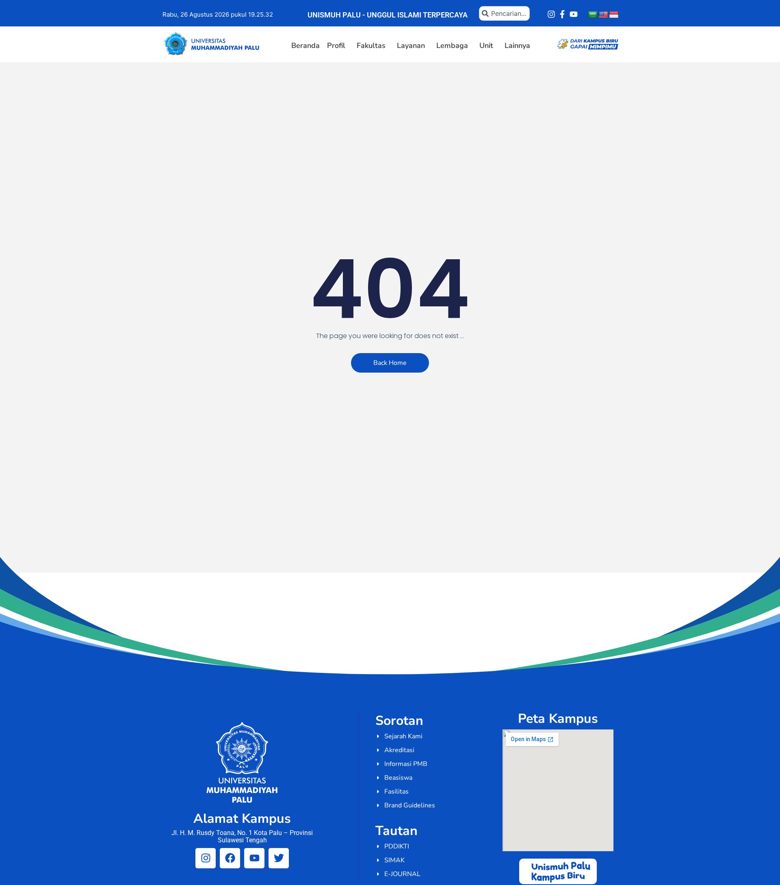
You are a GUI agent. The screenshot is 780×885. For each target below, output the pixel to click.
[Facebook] (230, 858)
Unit (486, 45)
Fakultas (371, 45)
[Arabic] (593, 15)
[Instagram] (551, 14)
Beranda (305, 45)
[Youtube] (574, 14)
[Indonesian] (614, 15)
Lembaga (452, 45)
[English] (603, 15)
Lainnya (517, 45)
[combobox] (504, 13)
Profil (336, 45)
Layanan (411, 45)
